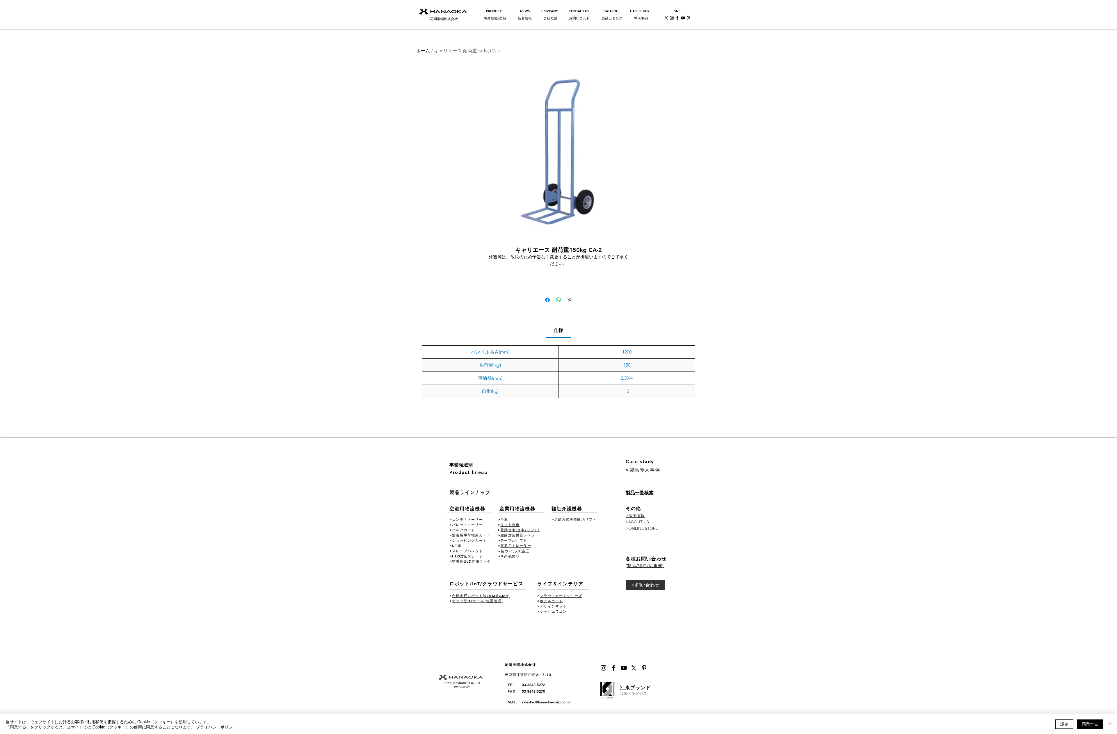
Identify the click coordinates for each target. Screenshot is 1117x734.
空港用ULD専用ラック (471, 561)
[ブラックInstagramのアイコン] (603, 667)
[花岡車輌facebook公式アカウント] (677, 17)
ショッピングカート (469, 540)
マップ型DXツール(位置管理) (477, 600)
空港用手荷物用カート (471, 535)
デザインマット (553, 606)
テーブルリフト (513, 540)
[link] (558, 330)
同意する (1090, 724)
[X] (666, 17)
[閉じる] (1110, 724)
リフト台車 (510, 524)
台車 (504, 519)
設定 (1064, 724)
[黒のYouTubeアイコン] (623, 667)
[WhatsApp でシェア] (558, 299)
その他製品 (510, 556)
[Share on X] (569, 299)
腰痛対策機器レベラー (519, 535)
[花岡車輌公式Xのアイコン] (634, 667)
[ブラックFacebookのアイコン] (613, 667)
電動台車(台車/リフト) (520, 529)
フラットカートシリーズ (561, 595)
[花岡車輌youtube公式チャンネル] (682, 17)
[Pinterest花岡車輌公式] (688, 17)
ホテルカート (551, 600)
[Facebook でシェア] (547, 299)
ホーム (423, 50)
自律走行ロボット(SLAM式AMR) (481, 595)
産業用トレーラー (515, 545)
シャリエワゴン (553, 611)
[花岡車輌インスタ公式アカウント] (671, 17)
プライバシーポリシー (216, 727)
